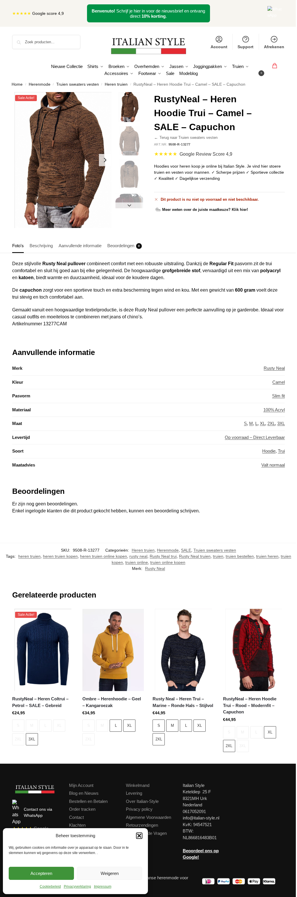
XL (262, 423)
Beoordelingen (123, 245)
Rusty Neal (274, 368)
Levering (134, 793)
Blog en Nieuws (84, 793)
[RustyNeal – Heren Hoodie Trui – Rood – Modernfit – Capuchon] (254, 650)
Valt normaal (273, 464)
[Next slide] (105, 160)
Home (17, 84)
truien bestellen (240, 556)
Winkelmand (137, 785)
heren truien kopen (60, 556)
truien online (136, 562)
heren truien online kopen (103, 556)
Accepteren (41, 873)
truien (218, 556)
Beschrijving (41, 245)
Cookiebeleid (50, 887)
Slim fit (278, 395)
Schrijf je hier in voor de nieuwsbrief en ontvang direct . (148, 13)
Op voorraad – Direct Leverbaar (255, 437)
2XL (271, 423)
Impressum (102, 887)
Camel (278, 382)
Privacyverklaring (77, 887)
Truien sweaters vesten (77, 84)
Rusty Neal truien (195, 556)
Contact (76, 817)
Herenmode (39, 84)
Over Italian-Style (142, 801)
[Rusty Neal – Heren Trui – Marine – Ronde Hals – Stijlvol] (183, 650)
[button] (139, 836)
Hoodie (269, 450)
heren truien (29, 556)
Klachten (77, 825)
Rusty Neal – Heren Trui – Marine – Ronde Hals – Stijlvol (183, 702)
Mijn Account (81, 785)
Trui (281, 450)
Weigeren (110, 873)
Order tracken (82, 809)
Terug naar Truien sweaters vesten (186, 137)
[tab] (19, 245)
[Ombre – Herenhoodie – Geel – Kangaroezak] (113, 650)
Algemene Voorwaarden (148, 817)
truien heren (267, 556)
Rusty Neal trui (163, 556)
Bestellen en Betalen (88, 801)
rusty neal (138, 556)
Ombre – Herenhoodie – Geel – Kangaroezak (111, 702)
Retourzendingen (142, 825)
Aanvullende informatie (80, 245)
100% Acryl (274, 409)
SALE (186, 550)
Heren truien (116, 84)
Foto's (18, 245)
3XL (281, 423)
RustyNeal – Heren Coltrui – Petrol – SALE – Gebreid (40, 702)
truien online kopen (167, 562)
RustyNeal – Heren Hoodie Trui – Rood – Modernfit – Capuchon (249, 705)
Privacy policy (139, 809)
